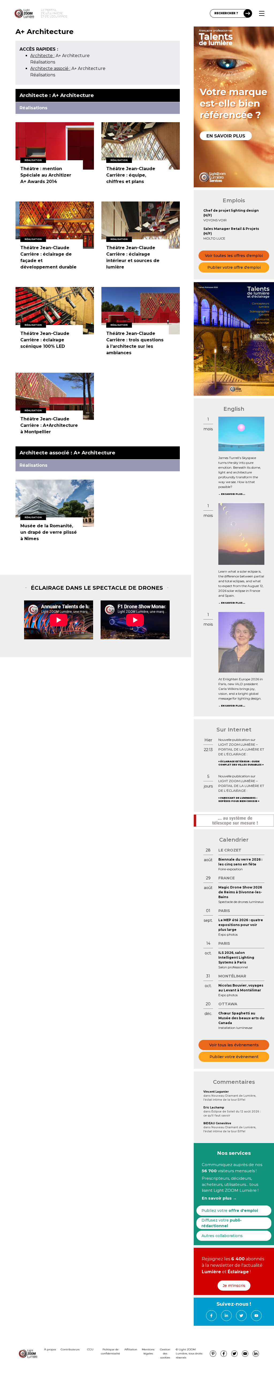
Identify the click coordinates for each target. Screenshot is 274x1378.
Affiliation (130, 1349)
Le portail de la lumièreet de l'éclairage (54, 13)
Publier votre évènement (234, 1056)
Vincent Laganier (216, 1091)
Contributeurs (70, 1349)
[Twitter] (241, 1315)
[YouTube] (256, 1315)
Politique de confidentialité (110, 1351)
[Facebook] (211, 1315)
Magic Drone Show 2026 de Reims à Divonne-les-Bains (240, 892)
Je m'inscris (234, 1285)
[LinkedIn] (226, 1315)
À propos (50, 1349)
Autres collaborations (222, 1235)
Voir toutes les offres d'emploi (234, 255)
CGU (90, 1349)
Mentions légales (148, 1351)
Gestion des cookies (165, 1353)
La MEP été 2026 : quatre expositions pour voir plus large (240, 925)
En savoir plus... (233, 494)
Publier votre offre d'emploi (234, 267)
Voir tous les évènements (234, 1045)
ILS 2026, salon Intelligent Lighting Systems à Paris (236, 957)
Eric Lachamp (213, 1107)
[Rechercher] (247, 13)
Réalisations (42, 62)
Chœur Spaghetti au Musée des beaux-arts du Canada (241, 1018)
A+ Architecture (60, 55)
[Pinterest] (213, 1353)
